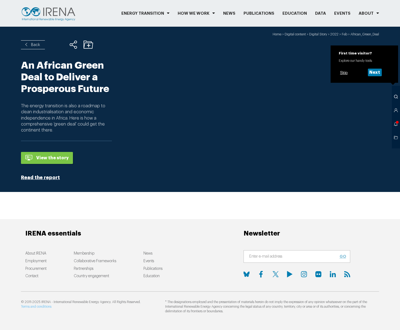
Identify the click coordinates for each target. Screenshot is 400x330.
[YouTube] (290, 274)
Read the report (40, 177)
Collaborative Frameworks (95, 261)
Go (343, 256)
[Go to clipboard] (396, 137)
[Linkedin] (333, 274)
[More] (73, 45)
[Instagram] (304, 274)
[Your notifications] (396, 124)
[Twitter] (275, 274)
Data (320, 13)
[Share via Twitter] (58, 45)
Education (294, 13)
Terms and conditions (36, 306)
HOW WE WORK (194, 13)
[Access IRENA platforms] (396, 110)
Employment (36, 261)
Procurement (36, 269)
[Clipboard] (88, 45)
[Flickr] (318, 274)
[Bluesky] (247, 274)
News (229, 13)
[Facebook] (261, 274)
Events (342, 13)
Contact (31, 276)
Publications (152, 269)
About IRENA (35, 253)
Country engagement (91, 276)
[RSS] (347, 274)
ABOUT (366, 13)
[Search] (396, 96)
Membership (84, 253)
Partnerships (83, 269)
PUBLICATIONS (259, 13)
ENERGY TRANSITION (142, 13)
